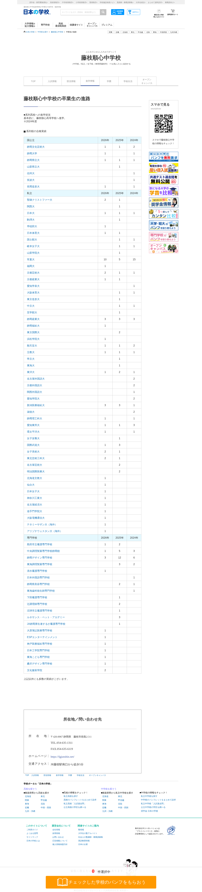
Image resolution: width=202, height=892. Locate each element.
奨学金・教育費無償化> (38, 2)
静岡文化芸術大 (36, 146)
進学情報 (90, 81)
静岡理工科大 (34, 418)
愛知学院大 (33, 398)
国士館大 (32, 239)
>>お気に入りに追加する (120, 64)
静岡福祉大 (33, 325)
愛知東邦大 (33, 425)
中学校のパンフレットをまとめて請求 (158, 800)
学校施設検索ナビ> (107, 2)
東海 (27, 804)
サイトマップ (32, 837)
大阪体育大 (33, 292)
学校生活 (128, 81)
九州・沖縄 (30, 811)
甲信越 (44, 800)
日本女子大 (33, 491)
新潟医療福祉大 (36, 405)
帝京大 (31, 358)
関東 (27, 800)
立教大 (31, 352)
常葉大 (31, 259)
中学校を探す (43, 32)
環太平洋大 (33, 431)
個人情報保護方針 (60, 844)
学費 (109, 81)
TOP (33, 81)
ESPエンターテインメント (42, 637)
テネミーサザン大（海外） (42, 524)
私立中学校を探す (149, 796)
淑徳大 (31, 412)
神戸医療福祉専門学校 (39, 643)
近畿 (27, 807)
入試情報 (52, 81)
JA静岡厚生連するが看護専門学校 (46, 624)
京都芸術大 (33, 272)
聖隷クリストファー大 (39, 199)
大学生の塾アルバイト (87, 833)
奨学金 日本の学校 (149, 811)
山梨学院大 (33, 252)
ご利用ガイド (32, 830)
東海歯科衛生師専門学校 (41, 590)
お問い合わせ (58, 837)
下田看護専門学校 (37, 597)
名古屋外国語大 (36, 378)
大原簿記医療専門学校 (39, 630)
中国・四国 (46, 807)
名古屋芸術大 (34, 465)
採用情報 (56, 833)
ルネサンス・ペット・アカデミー (46, 617)
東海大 (31, 365)
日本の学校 (30, 32)
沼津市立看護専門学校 (39, 610)
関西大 (31, 206)
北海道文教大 (34, 478)
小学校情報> (81, 2)
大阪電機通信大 (36, 518)
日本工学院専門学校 (38, 650)
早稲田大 (32, 226)
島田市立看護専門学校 (39, 544)
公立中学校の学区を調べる (153, 807)
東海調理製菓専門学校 (39, 564)
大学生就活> (141, 2)
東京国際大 (33, 332)
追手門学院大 (34, 511)
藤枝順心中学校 (57, 32)
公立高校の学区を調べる (75, 807)
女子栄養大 (33, 438)
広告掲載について (60, 841)
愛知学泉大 (33, 286)
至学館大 (32, 312)
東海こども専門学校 (38, 657)
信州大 (31, 173)
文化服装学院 (34, 670)
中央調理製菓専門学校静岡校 (43, 551)
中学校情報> (67, 2)
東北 (43, 796)
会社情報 (56, 830)
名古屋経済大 (34, 504)
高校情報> (55, 2)
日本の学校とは (33, 841)
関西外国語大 (34, 392)
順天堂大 (32, 345)
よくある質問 (32, 833)
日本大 (31, 213)
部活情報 (71, 81)
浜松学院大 (33, 339)
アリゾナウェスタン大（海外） (44, 531)
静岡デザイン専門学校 (39, 557)
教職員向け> (170, 2)
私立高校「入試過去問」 (75, 803)
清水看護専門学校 (37, 571)
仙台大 (31, 484)
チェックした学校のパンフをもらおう (107, 882)
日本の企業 (83, 844)
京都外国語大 (34, 385)
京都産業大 (33, 279)
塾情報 (81, 830)
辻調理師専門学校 (37, 604)
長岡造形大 (33, 186)
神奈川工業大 (34, 498)
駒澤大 (31, 219)
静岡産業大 (33, 319)
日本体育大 (33, 233)
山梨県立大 (33, 166)
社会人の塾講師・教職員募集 (90, 837)
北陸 (43, 804)
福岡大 (31, 266)
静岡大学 (32, 153)
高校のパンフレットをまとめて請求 (80, 800)
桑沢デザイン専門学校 (39, 663)
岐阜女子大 (33, 246)
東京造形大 (33, 299)
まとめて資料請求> (155, 2)
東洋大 (31, 372)
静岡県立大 (33, 160)
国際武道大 (33, 445)
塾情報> (93, 2)
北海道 (125, 32)
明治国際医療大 (36, 471)
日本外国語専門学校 (38, 577)
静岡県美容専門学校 (38, 584)
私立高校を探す (71, 796)
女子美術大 (33, 451)
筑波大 (31, 180)
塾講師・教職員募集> (125, 2)
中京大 (31, 305)
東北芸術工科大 (36, 458)
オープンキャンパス (146, 81)
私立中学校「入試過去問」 (153, 803)
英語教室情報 (84, 841)
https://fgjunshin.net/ (62, 756)
